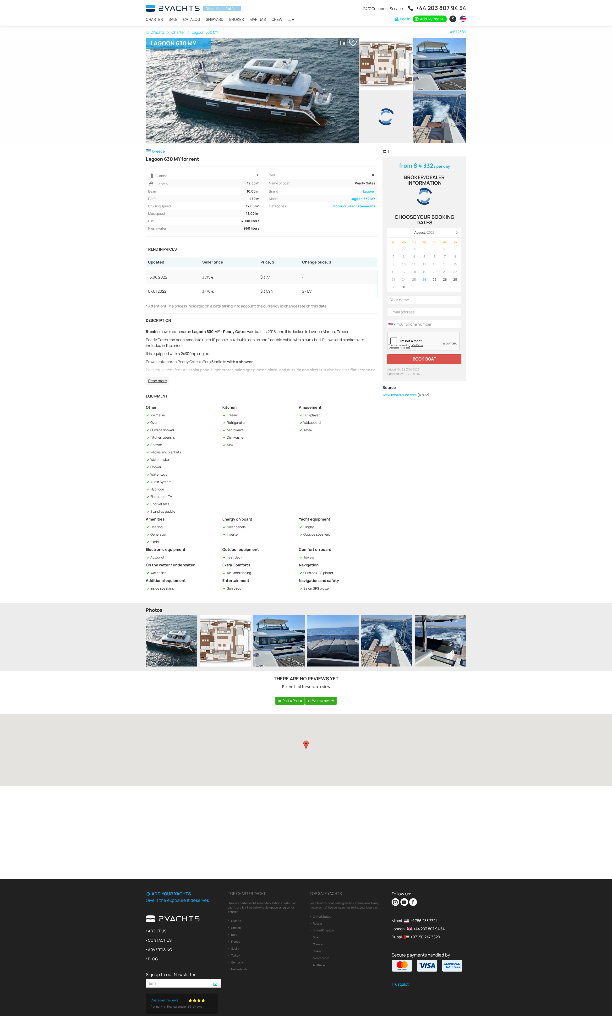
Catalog (191, 19)
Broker (236, 19)
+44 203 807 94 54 (441, 8)
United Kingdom (323, 930)
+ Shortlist (353, 43)
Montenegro (320, 958)
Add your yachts (171, 894)
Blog (153, 959)
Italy (234, 935)
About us (157, 931)
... (290, 19)
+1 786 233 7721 (424, 920)
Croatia (236, 921)
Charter (154, 19)
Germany (237, 962)
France (235, 942)
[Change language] (462, 18)
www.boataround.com (399, 394)
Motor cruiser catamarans (354, 206)
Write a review (322, 700)
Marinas (258, 19)
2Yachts (158, 32)
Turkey (235, 955)
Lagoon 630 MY (362, 198)
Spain (235, 948)
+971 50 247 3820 (425, 937)
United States (321, 916)
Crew (277, 19)
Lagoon (369, 191)
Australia (318, 965)
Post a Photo (292, 700)
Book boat (424, 359)
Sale (173, 19)
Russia (317, 923)
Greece (236, 928)
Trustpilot (400, 984)
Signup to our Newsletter (171, 974)
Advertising (160, 949)
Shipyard (215, 19)
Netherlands (239, 969)
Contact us (160, 940)
